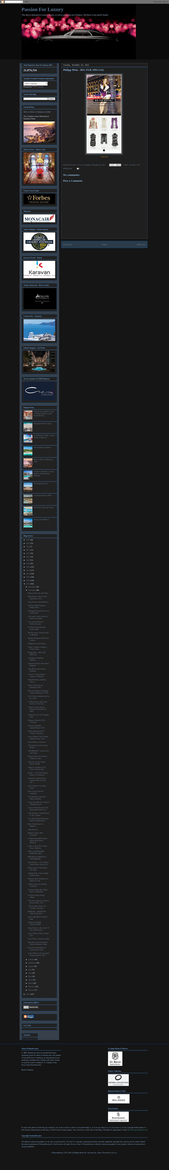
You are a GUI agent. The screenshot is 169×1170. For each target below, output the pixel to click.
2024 (28, 546)
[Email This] (110, 165)
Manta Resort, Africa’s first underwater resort (37, 597)
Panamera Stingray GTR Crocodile (36, 721)
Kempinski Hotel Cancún (42, 423)
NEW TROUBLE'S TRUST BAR (38, 918)
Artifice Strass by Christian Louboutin (37, 885)
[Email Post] (77, 168)
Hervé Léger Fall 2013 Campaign (36, 792)
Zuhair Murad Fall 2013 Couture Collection (36, 732)
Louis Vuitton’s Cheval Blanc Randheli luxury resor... (38, 737)
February (31, 986)
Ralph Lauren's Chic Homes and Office (37, 868)
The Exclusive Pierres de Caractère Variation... (37, 907)
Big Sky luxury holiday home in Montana (38, 633)
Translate (40, 87)
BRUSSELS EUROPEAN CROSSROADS (37, 858)
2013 (28, 584)
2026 (28, 540)
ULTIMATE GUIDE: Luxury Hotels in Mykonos (44, 436)
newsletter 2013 (134, 165)
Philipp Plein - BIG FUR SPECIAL (36, 653)
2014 (28, 580)
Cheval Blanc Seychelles (42, 447)
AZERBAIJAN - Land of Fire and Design (38, 752)
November (32, 590)
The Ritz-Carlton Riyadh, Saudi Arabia (37, 628)
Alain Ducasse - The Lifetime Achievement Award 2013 (38, 863)
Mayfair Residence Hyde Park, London (38, 639)
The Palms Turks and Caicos (44, 507)
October (31, 959)
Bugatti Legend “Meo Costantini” (35, 834)
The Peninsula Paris (41, 483)
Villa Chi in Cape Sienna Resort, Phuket (36, 763)
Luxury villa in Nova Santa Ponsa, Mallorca (37, 847)
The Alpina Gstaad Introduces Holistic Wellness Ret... (38, 819)
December (32, 587)
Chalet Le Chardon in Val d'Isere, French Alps (37, 768)
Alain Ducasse (33, 829)
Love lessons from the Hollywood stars (35, 623)
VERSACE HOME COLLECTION (34, 923)
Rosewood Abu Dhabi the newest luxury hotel (37, 948)
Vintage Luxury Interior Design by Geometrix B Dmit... (37, 709)
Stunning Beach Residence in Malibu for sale (38, 879)
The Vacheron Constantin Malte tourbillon (37, 797)
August (31, 966)
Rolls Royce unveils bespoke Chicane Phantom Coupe (38, 943)
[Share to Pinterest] (120, 165)
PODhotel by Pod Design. (37, 643)
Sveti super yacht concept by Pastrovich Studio (38, 617)
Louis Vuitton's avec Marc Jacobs (37, 787)
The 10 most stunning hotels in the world (38, 697)
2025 (28, 543)
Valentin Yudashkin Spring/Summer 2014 (36, 726)
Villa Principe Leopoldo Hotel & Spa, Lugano (38, 814)
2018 (28, 567)
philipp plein (67, 168)
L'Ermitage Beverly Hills (42, 495)
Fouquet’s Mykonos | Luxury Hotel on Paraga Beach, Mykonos (44, 473)
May (30, 976)
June (30, 973)
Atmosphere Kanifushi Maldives (36, 659)
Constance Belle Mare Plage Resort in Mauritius (37, 890)
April (30, 980)
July (30, 969)
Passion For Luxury (42, 9)
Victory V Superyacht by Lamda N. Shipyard (36, 675)
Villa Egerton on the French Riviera (38, 746)
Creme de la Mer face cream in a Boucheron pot (38, 803)
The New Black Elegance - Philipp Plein (37, 606)
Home (104, 244)
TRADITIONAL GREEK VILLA (37, 681)
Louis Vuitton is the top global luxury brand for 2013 (38, 954)
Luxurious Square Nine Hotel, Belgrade (38, 664)
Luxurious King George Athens (36, 896)
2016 (28, 573)
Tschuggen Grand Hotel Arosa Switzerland (38, 612)
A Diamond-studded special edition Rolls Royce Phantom (37, 840)
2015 (28, 577)
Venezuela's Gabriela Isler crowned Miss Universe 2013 (37, 780)
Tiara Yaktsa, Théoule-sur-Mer (38, 939)
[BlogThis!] (113, 165)
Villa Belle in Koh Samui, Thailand (37, 670)
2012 (28, 994)
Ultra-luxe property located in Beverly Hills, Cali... (38, 901)
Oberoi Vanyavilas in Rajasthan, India (35, 686)
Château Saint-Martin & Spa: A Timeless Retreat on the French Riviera (44, 413)
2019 (28, 563)
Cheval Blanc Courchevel (37, 742)
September (32, 963)
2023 (28, 550)
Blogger (114, 1152)
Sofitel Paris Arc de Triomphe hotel (38, 716)
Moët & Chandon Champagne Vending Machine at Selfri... (39, 691)
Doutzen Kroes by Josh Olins (38, 593)
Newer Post (67, 244)
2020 (28, 560)
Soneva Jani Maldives (41, 519)
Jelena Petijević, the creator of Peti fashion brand (38, 929)
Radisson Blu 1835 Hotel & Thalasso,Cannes (37, 757)
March (30, 983)
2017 (28, 570)
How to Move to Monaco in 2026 (37, 111)
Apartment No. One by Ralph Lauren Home (38, 874)
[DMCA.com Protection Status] (31, 1008)
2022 (28, 553)
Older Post (141, 244)
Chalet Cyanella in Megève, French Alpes (37, 648)
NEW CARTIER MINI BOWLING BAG (36, 852)
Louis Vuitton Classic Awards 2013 (38, 934)
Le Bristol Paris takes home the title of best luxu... (37, 702)
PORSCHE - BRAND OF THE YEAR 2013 (37, 912)
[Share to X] (115, 165)
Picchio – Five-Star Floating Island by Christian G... (38, 774)
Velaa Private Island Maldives (38, 602)
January (31, 990)
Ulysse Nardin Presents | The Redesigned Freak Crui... (38, 808)
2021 (28, 557)
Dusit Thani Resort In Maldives (35, 825)
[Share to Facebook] (117, 165)
